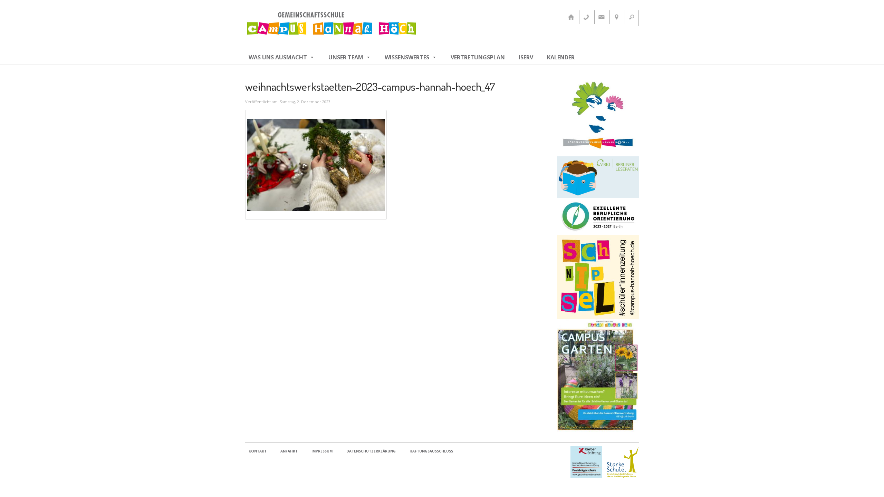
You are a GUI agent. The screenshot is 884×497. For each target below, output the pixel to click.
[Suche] (631, 17)
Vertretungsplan (478, 57)
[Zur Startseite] (571, 17)
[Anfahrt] (616, 17)
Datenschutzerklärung (371, 451)
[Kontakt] (601, 17)
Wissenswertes (407, 57)
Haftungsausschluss (431, 451)
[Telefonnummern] (586, 17)
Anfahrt (289, 451)
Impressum (322, 451)
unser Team (345, 57)
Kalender (561, 57)
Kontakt (258, 451)
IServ (526, 57)
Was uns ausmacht (278, 57)
